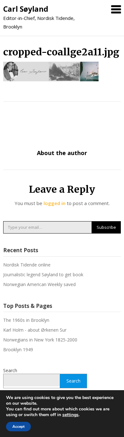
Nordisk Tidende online (27, 265)
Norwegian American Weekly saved (39, 284)
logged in (54, 203)
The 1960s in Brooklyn (26, 320)
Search (10, 370)
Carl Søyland (25, 9)
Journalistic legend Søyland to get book (43, 275)
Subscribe (106, 227)
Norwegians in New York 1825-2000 (40, 340)
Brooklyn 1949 (18, 349)
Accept (18, 426)
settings (70, 415)
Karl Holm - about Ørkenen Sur (34, 330)
